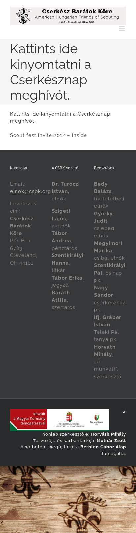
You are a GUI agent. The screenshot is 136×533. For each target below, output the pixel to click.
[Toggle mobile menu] (122, 28)
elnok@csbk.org (30, 191)
